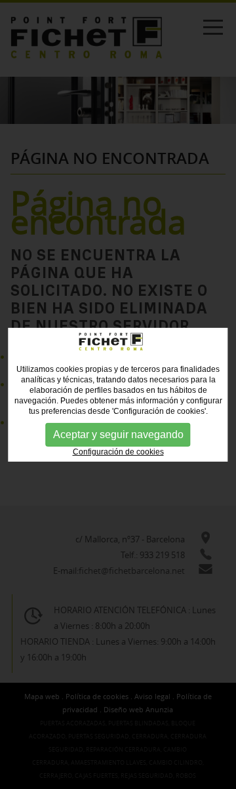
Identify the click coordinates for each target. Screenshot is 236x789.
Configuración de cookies (118, 451)
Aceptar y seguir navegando (118, 433)
